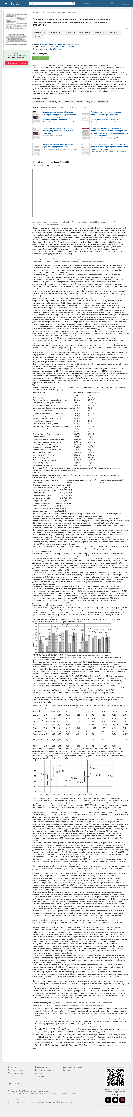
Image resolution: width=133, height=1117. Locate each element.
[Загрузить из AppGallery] (122, 1100)
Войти (122, 2)
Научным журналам (43, 1070)
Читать (41, 58)
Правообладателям (15, 1070)
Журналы (66, 1070)
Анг (127, 28)
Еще (34, 1048)
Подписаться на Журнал (17, 63)
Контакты (11, 1076)
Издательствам (41, 1067)
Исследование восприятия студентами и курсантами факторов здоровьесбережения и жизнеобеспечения (109, 146)
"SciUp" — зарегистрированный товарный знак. (38, 1102)
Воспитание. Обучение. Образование (61, 12)
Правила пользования (16, 1073)
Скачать (56, 58)
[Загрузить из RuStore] (115, 1100)
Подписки (86, 3)
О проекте (12, 1067)
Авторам (38, 1073)
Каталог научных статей (72, 1067)
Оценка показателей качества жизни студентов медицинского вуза (57, 145)
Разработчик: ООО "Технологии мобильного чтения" (28, 1091)
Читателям (39, 1076)
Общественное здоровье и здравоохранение (57, 46)
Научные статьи (38, 12)
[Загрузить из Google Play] (108, 1100)
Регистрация (125, 4)
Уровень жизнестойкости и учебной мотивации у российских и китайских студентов (58, 130)
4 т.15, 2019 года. (54, 49)
